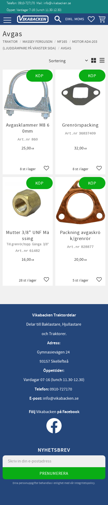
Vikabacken (46, 411)
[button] (7, 20)
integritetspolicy (84, 483)
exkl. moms (74, 19)
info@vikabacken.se (57, 3)
